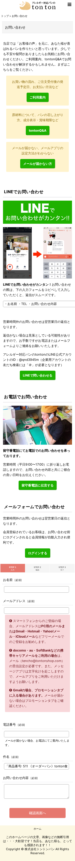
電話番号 (9, 724)
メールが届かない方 (37, 164)
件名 (6, 757)
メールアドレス (14, 601)
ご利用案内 (38, 97)
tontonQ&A (37, 130)
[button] (69, 4)
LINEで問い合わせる (37, 375)
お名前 (8, 580)
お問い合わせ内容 (16, 778)
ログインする (37, 553)
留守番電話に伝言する (38, 485)
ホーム (37, 828)
